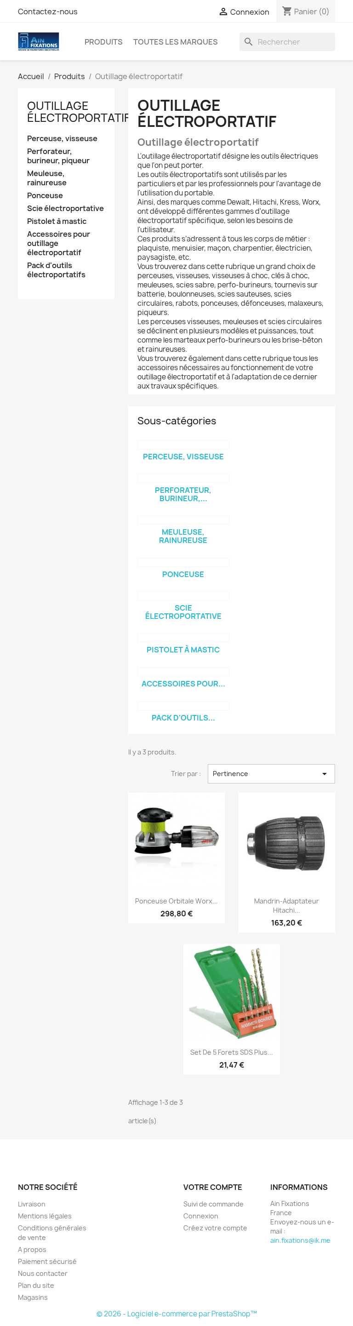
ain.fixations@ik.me (300, 1240)
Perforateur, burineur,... (183, 494)
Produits (104, 42)
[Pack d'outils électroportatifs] (183, 705)
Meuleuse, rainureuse (47, 178)
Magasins (33, 1297)
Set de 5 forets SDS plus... (231, 1052)
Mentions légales (45, 1216)
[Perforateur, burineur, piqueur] (183, 478)
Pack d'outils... (183, 718)
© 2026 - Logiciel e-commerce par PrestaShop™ (177, 1314)
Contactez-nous (48, 11)
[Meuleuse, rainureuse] (183, 520)
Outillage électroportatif (78, 112)
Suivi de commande (213, 1204)
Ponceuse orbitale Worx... (176, 901)
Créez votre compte (215, 1227)
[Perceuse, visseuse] (183, 444)
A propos (32, 1249)
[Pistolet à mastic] (183, 637)
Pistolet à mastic (56, 221)
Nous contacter (43, 1273)
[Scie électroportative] (183, 595)
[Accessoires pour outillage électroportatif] (183, 671)
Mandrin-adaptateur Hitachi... (286, 905)
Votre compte (212, 1187)
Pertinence (271, 773)
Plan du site (36, 1285)
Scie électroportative (65, 208)
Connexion (200, 1216)
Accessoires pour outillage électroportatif (58, 243)
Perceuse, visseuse (62, 138)
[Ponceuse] (183, 562)
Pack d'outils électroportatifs (56, 270)
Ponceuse (45, 195)
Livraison (32, 1204)
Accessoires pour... (183, 684)
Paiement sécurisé (47, 1261)
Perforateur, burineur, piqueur (58, 156)
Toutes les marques (175, 42)
